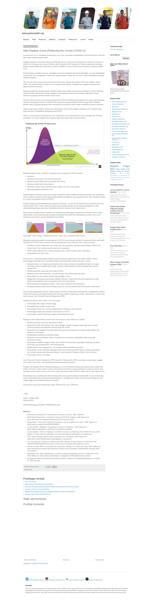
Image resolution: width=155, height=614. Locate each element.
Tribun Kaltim (120, 169)
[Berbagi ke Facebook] (53, 467)
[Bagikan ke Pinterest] (56, 467)
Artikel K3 (52, 39)
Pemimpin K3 (116, 147)
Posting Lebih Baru (30, 560)
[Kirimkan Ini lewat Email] (47, 467)
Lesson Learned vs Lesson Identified (37, 489)
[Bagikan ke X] (51, 467)
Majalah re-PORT (117, 179)
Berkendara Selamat (119, 109)
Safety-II (114, 152)
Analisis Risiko (117, 104)
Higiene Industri (117, 119)
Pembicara (42, 39)
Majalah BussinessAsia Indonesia (120, 177)
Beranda (26, 39)
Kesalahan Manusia (118, 126)
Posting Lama (100, 560)
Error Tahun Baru (30, 482)
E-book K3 (61, 39)
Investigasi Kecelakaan (119, 124)
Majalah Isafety (115, 171)
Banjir (114, 107)
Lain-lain (115, 142)
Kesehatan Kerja (117, 129)
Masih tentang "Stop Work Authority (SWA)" (39, 484)
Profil (34, 39)
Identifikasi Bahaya (118, 121)
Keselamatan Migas (118, 131)
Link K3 (82, 39)
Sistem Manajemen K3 (119, 154)
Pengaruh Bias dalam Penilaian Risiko (37, 494)
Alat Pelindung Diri (118, 102)
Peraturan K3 (73, 39)
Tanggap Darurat (117, 157)
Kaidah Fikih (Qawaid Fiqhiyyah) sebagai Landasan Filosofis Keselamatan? (50, 492)
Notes (30, 469)
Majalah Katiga (120, 166)
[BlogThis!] (49, 467)
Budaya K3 (115, 112)
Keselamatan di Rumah (120, 134)
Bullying (114, 114)
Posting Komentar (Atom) (40, 563)
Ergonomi (115, 116)
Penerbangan (116, 150)
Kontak (91, 39)
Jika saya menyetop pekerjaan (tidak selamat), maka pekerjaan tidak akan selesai (52, 487)
